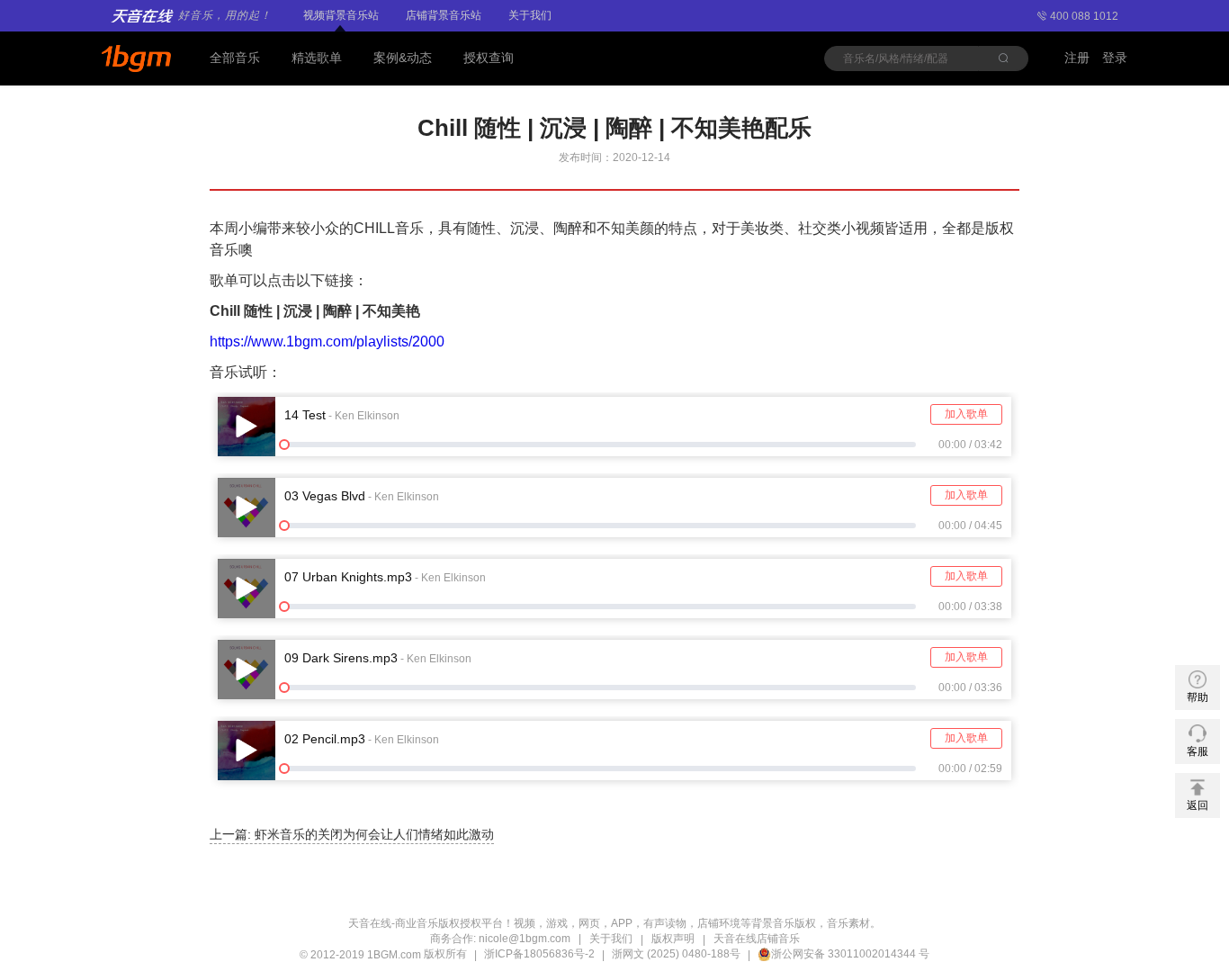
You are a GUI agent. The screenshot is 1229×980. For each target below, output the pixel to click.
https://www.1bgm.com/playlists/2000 (327, 341)
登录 (1114, 57)
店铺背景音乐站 (443, 15)
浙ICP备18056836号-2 (539, 954)
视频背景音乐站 (341, 15)
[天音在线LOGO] (138, 58)
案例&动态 (402, 57)
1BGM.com (394, 955)
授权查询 (488, 57)
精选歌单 (317, 57)
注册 (1077, 57)
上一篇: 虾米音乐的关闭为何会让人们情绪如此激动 (352, 834)
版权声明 (673, 938)
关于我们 (530, 15)
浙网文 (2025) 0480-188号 (676, 954)
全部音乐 (235, 57)
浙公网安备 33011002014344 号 (850, 954)
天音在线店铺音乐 (756, 938)
